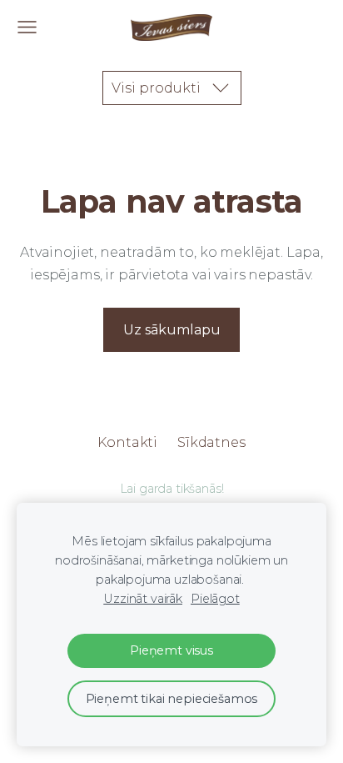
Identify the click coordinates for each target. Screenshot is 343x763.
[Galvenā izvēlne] (27, 27)
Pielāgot (215, 598)
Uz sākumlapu (172, 330)
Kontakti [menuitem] (127, 442)
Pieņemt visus (171, 650)
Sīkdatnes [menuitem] (211, 442)
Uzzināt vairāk (142, 598)
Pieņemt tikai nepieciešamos (172, 698)
